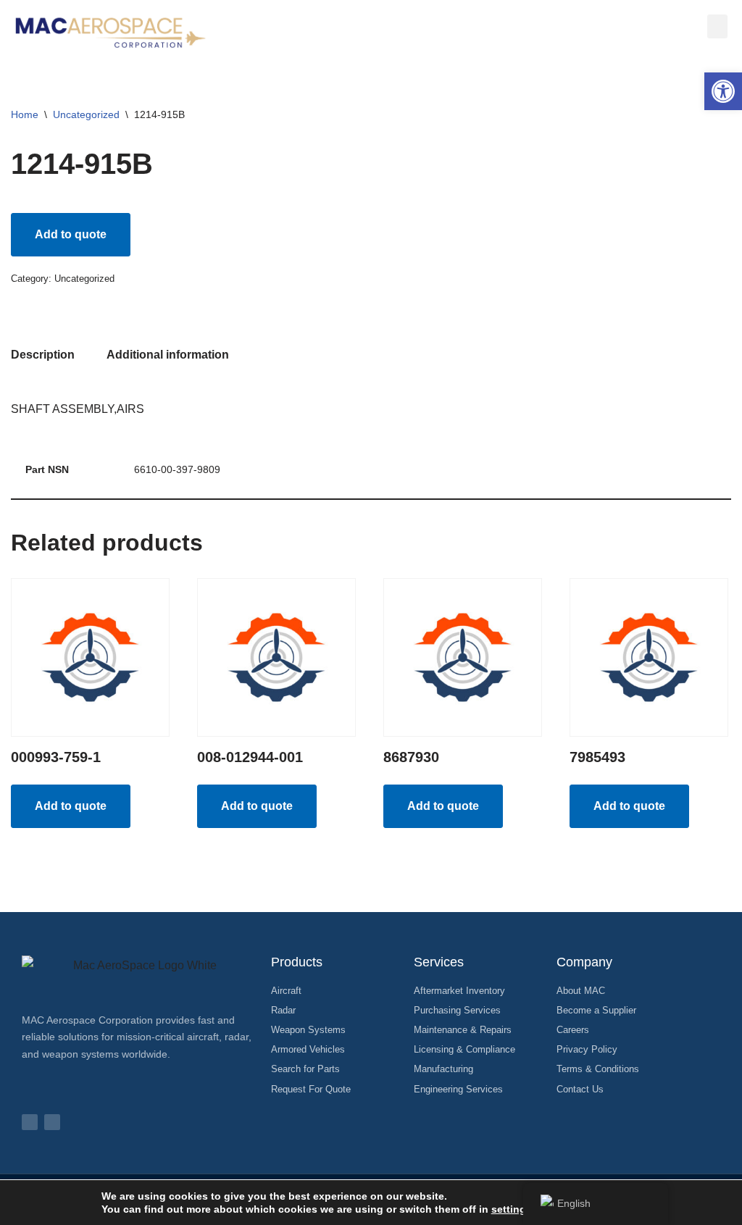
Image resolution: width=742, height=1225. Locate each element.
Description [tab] (43, 354)
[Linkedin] (30, 1122)
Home (24, 114)
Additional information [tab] (168, 354)
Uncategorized (86, 114)
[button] (723, 91)
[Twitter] (52, 1122)
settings (511, 1209)
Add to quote (71, 234)
